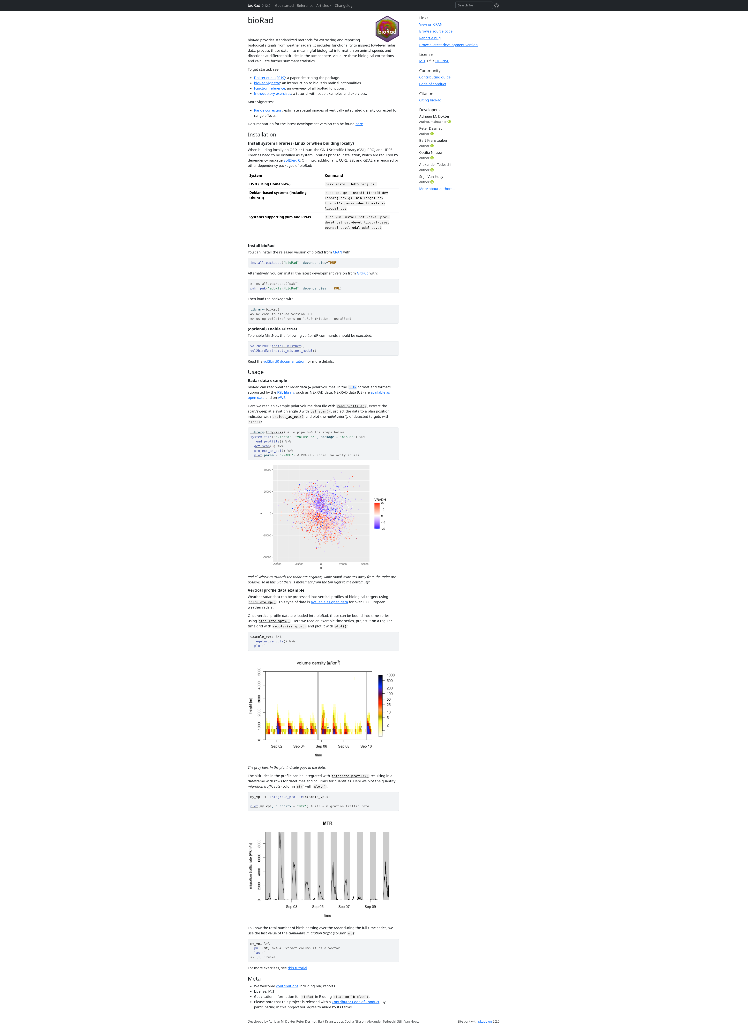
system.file (261, 437)
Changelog (344, 5)
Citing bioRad (430, 100)
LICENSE (442, 61)
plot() (254, 422)
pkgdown (485, 1021)
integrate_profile (286, 797)
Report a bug (430, 38)
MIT (422, 61)
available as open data (329, 602)
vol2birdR (292, 160)
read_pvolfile (267, 441)
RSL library (285, 392)
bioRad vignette (267, 83)
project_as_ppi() (288, 417)
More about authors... (437, 188)
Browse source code (436, 31)
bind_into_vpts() (274, 621)
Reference (305, 5)
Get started (284, 5)
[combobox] (474, 5)
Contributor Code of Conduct (355, 1001)
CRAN (337, 252)
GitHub (363, 273)
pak (263, 288)
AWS (281, 397)
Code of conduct (432, 84)
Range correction (268, 110)
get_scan (262, 446)
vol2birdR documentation (284, 361)
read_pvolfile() (351, 406)
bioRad (254, 5)
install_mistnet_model (292, 351)
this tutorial (297, 968)
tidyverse (274, 432)
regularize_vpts (268, 641)
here (359, 123)
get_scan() (320, 411)
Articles (322, 5)
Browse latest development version (448, 44)
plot (258, 455)
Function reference (269, 88)
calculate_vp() (262, 602)
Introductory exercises (272, 93)
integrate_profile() (350, 776)
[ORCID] (449, 121)
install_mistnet (286, 346)
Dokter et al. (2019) (269, 77)
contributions (287, 986)
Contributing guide (435, 77)
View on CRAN (431, 24)
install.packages (265, 263)
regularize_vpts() (289, 626)
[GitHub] (496, 5)
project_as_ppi (267, 451)
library (257, 309)
